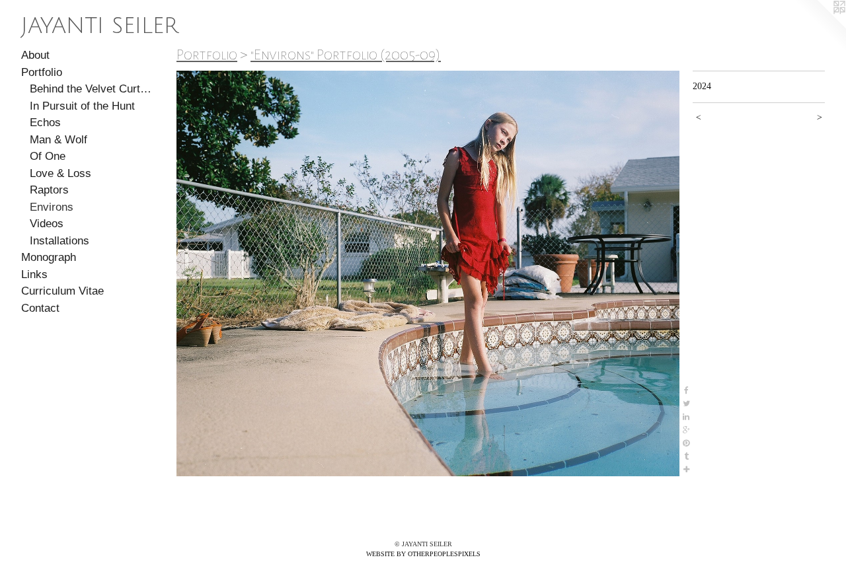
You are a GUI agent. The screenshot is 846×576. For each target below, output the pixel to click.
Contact (40, 308)
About (35, 55)
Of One (47, 156)
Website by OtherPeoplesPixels (423, 554)
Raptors (49, 190)
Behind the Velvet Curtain (91, 89)
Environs (51, 207)
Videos (46, 223)
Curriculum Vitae (62, 291)
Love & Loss (60, 173)
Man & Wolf (58, 139)
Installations (59, 240)
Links (34, 274)
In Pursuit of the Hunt (82, 106)
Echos (45, 122)
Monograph (48, 257)
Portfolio (41, 72)
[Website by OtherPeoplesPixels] (819, 26)
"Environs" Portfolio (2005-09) (345, 55)
